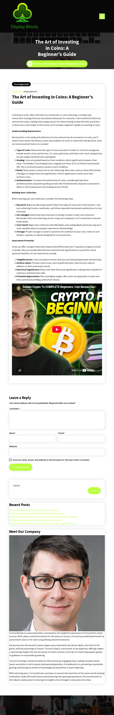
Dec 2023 (17, 91)
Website (13, 446)
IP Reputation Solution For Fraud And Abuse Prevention (35, 520)
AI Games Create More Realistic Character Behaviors (34, 510)
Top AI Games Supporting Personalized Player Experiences (37, 513)
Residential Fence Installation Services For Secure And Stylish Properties (43, 516)
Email (61, 433)
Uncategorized (21, 84)
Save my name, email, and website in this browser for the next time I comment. (51, 459)
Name (12, 433)
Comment (14, 408)
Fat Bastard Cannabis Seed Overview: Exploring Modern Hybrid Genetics (42, 523)
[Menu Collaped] (102, 16)
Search (16, 485)
